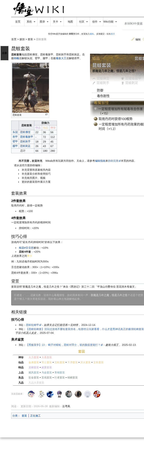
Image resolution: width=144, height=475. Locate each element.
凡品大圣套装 (36, 382)
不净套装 (72, 362)
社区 (82, 21)
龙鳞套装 (33, 367)
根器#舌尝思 (26, 247)
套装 (30, 39)
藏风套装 (33, 372)
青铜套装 (59, 372)
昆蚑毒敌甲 (133, 78)
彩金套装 (33, 377)
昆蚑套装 (59, 362)
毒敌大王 (61, 58)
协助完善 (113, 160)
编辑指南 (100, 160)
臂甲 (15, 141)
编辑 (92, 34)
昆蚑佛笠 (103, 78)
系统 (30, 21)
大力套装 (33, 357)
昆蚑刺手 (103, 83)
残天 (113, 34)
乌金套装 (46, 372)
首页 (17, 21)
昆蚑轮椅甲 (32, 324)
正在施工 (35, 415)
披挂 (22, 39)
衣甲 (15, 136)
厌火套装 (85, 362)
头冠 (15, 132)
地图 (70, 21)
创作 (95, 21)
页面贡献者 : (17, 394)
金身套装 (33, 362)
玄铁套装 (98, 362)
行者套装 (59, 377)
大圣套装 (46, 357)
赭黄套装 (46, 367)
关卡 (56, 21)
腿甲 (15, 145)
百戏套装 (46, 377)
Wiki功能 (108, 21)
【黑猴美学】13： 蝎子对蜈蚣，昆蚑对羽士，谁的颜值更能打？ (63, 344)
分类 (15, 415)
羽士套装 (46, 362)
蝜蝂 (16, 58)
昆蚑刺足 (131, 83)
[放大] (46, 114)
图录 (43, 21)
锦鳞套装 (72, 377)
